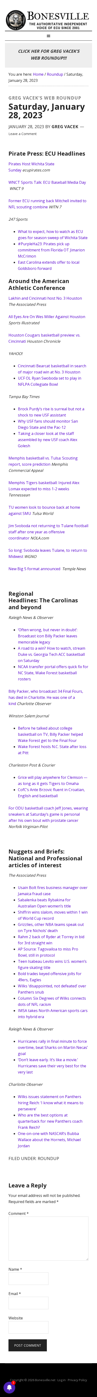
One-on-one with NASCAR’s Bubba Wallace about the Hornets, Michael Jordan (49, 1139)
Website (15, 1318)
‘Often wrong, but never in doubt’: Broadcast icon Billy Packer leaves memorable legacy (47, 636)
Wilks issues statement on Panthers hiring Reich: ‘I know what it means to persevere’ (50, 1103)
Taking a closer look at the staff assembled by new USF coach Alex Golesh (47, 439)
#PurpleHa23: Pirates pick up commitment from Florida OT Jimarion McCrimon (51, 250)
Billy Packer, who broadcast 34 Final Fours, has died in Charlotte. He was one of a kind (45, 697)
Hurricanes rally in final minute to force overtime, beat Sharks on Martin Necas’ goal (53, 1047)
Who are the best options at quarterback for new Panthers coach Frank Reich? (50, 1121)
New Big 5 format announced (34, 568)
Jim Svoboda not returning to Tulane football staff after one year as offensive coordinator (48, 532)
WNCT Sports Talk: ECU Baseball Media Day (47, 182)
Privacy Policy (77, 1380)
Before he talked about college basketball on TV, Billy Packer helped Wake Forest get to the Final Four (50, 734)
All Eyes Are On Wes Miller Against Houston (46, 316)
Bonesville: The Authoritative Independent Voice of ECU (48, 20)
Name (15, 1269)
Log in (61, 1380)
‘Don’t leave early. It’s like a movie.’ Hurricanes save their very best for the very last (52, 1066)
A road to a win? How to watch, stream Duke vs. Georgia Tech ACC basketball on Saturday (51, 654)
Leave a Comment (22, 133)
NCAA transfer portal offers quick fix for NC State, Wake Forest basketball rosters (53, 673)
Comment (18, 1213)
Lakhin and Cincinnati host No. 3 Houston (45, 298)
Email (14, 1293)
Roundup (48, 1158)
